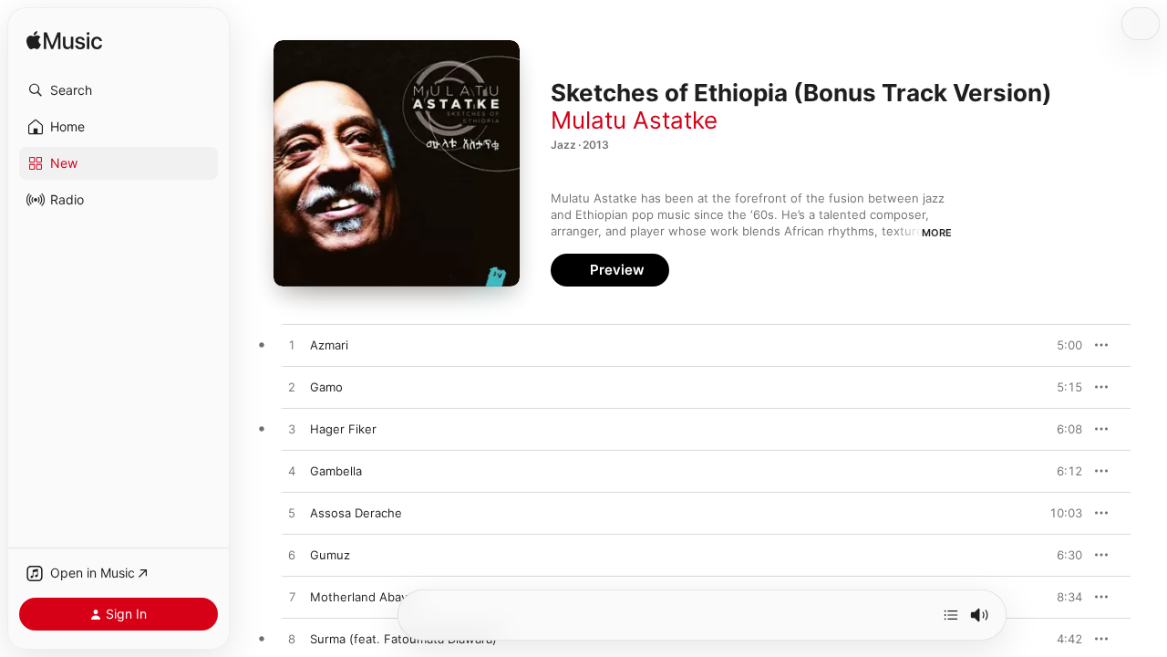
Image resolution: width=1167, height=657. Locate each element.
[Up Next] (951, 615)
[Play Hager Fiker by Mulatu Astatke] (292, 430)
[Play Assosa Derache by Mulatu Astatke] (292, 514)
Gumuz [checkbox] (330, 555)
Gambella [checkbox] (336, 471)
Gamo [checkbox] (326, 387)
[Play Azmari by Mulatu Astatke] (292, 346)
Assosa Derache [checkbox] (356, 513)
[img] (64, 41)
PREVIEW (1062, 344)
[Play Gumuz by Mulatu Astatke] (292, 556)
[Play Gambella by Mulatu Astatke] (292, 472)
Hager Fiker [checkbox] (343, 429)
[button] (118, 90)
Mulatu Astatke (634, 120)
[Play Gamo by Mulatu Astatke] (292, 388)
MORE (937, 232)
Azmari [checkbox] (329, 345)
